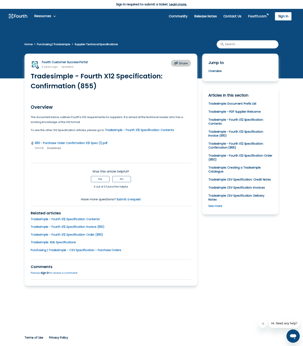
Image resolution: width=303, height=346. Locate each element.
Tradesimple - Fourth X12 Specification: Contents (139, 130)
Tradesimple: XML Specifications (53, 242)
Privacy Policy (58, 337)
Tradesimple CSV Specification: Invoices (236, 187)
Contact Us (232, 16)
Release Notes (205, 16)
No (121, 179)
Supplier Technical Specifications (96, 44)
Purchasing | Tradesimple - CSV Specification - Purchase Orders (76, 250)
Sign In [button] (283, 16)
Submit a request (128, 199)
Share (183, 63)
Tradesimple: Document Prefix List (232, 104)
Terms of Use (34, 337)
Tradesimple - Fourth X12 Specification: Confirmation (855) (235, 146)
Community (178, 16)
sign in (45, 273)
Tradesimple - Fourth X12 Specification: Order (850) (67, 235)
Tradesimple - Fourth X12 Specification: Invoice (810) (68, 227)
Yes (100, 179)
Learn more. (178, 4)
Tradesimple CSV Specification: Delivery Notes (236, 198)
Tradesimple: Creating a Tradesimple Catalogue (234, 169)
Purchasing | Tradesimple (53, 44)
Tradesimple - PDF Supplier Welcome (234, 112)
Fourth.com (257, 16)
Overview (215, 71)
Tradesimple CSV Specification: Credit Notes (239, 179)
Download (54, 148)
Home (29, 44)
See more (215, 206)
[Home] (18, 16)
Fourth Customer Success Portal (64, 62)
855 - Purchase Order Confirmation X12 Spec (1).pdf (71, 143)
